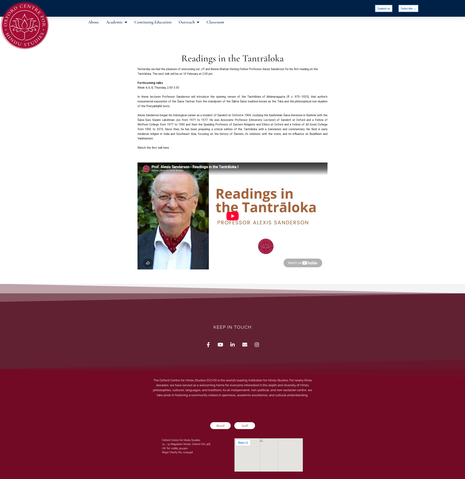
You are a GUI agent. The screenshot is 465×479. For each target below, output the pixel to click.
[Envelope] (244, 344)
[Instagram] (256, 344)
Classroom (215, 22)
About (93, 22)
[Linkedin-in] (232, 344)
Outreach (187, 22)
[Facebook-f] (208, 344)
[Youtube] (220, 344)
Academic (114, 22)
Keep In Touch (232, 327)
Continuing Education (152, 22)
